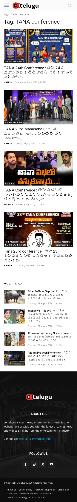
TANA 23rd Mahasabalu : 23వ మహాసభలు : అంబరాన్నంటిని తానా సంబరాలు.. (33, 134)
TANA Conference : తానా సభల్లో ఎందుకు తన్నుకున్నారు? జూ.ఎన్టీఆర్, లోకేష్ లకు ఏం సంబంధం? (38, 195)
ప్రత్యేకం (9, 184)
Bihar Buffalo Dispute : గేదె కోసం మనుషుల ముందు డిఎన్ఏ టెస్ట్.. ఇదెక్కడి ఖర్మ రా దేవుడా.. (47, 295)
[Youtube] (51, 464)
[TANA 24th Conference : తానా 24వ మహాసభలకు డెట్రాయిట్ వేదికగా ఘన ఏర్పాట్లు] (38, 46)
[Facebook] (25, 464)
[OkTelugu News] (25, 5)
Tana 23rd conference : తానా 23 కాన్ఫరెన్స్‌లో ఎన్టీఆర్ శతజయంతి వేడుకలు (38, 256)
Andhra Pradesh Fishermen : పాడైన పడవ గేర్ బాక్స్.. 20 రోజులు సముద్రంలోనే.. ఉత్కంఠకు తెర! (49, 356)
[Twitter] (42, 464)
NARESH (8, 82)
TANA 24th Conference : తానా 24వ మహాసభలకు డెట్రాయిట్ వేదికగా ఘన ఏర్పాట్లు (38, 72)
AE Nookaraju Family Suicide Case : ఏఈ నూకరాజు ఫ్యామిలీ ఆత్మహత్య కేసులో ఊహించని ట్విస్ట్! (49, 337)
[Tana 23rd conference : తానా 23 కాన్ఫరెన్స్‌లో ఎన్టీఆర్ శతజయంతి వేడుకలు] (38, 229)
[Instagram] (34, 464)
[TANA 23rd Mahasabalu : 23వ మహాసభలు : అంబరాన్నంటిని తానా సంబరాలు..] (38, 107)
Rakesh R (8, 204)
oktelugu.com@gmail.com (35, 439)
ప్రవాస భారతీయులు (13, 61)
